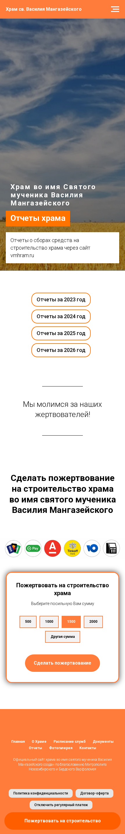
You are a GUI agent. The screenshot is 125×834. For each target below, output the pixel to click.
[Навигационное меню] (115, 9)
